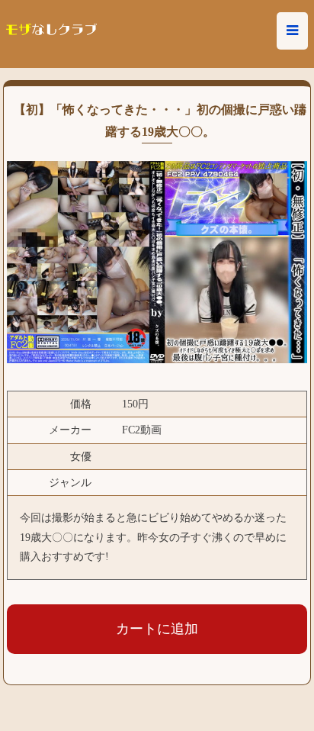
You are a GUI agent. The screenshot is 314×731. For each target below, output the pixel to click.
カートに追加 (157, 628)
